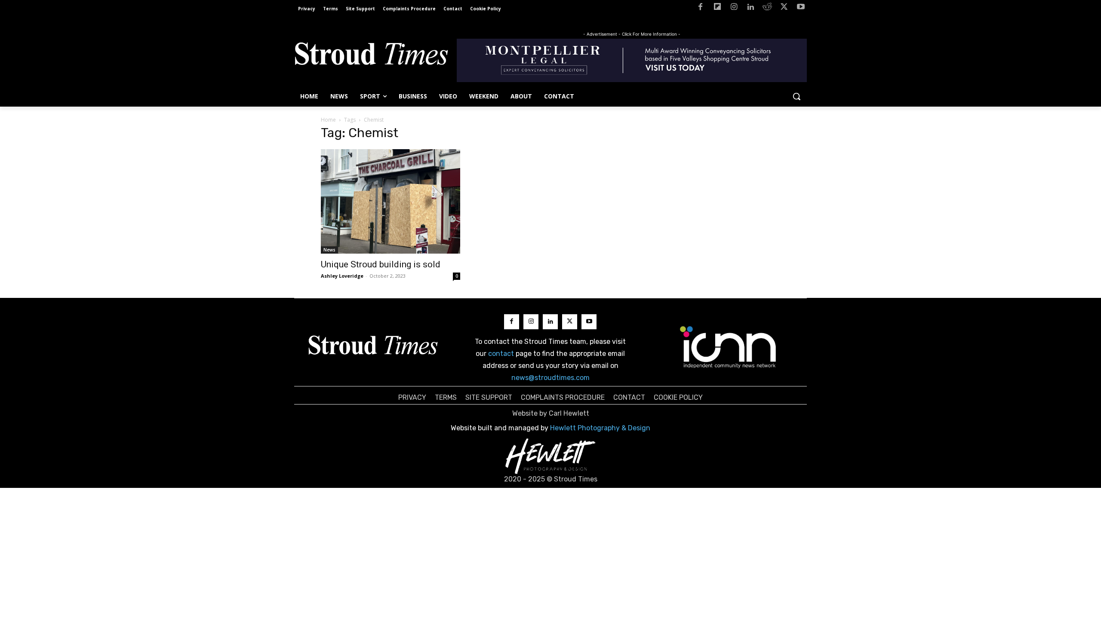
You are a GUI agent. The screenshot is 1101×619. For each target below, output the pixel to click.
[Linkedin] (750, 8)
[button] (796, 96)
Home (328, 119)
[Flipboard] (717, 8)
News (329, 250)
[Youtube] (800, 8)
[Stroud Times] (371, 56)
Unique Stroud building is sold (380, 264)
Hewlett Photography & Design (600, 428)
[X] (784, 8)
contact (501, 353)
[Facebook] (700, 8)
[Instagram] (734, 8)
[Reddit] (767, 8)
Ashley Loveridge (342, 276)
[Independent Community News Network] (728, 346)
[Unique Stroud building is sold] (390, 201)
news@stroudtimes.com (550, 378)
